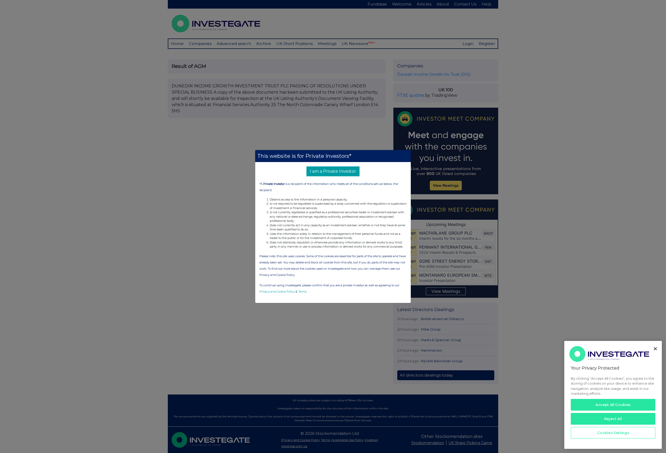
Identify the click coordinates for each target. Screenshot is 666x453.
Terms (302, 291)
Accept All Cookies (613, 405)
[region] (613, 395)
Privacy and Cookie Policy (277, 291)
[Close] (655, 348)
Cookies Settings (613, 433)
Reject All (613, 419)
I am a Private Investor (333, 171)
